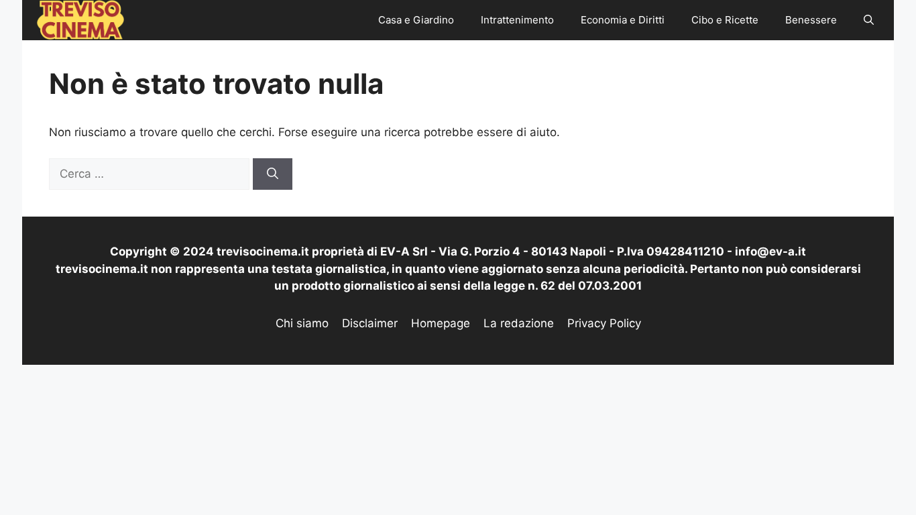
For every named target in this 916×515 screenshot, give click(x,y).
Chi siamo (302, 323)
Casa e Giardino (416, 19)
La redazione (518, 323)
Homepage (440, 323)
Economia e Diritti (623, 19)
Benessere (811, 19)
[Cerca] (272, 174)
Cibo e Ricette (724, 19)
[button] (868, 20)
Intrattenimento (517, 19)
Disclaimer (370, 323)
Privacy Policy (604, 323)
